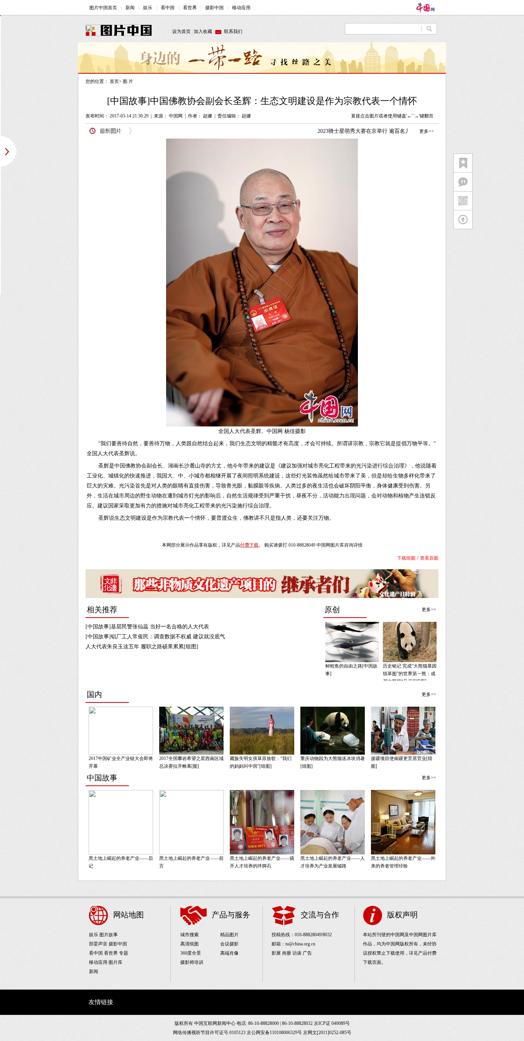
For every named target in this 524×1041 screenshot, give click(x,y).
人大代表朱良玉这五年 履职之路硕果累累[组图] (142, 646)
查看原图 (429, 558)
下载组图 (406, 558)
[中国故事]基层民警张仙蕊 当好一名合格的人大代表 (147, 627)
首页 (114, 81)
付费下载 (249, 545)
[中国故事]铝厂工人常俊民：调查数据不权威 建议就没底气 (155, 636)
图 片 (128, 81)
